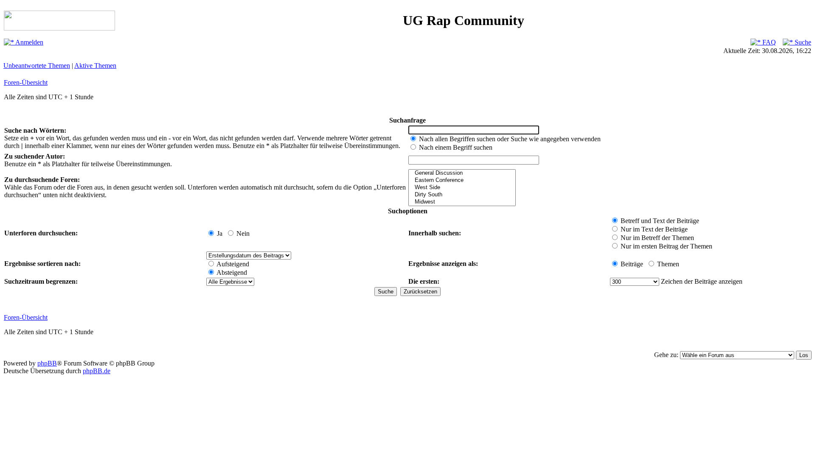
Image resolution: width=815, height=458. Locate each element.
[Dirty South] (462, 194)
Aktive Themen (95, 65)
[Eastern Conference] (462, 180)
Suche (802, 42)
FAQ (768, 42)
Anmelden (28, 42)
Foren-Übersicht (26, 82)
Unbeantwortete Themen (36, 65)
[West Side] (462, 187)
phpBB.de (96, 370)
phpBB (47, 363)
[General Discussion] (462, 173)
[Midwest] (462, 202)
